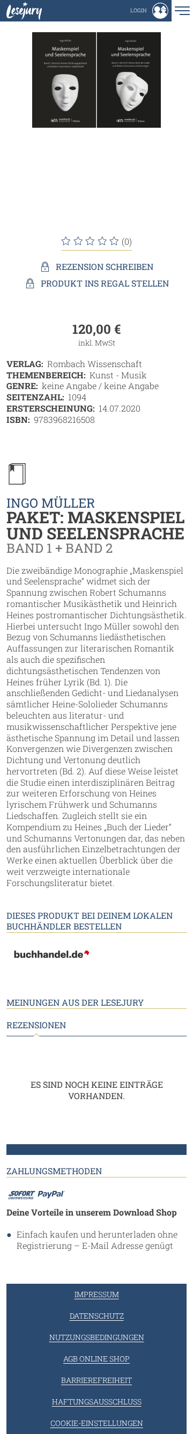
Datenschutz (97, 1316)
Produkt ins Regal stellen (105, 283)
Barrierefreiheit (96, 1380)
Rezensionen (36, 1025)
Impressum (97, 1294)
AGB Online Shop (96, 1358)
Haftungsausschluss (97, 1401)
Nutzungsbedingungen (96, 1337)
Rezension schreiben (104, 266)
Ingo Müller (50, 502)
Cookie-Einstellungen (96, 1423)
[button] (149, 10)
